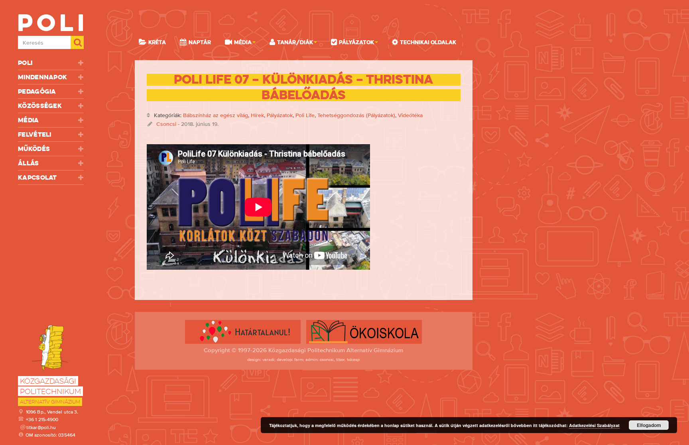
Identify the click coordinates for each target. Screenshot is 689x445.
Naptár (200, 42)
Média (28, 120)
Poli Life (305, 115)
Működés (34, 149)
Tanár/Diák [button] (295, 42)
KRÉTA (157, 42)
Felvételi (34, 134)
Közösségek (40, 106)
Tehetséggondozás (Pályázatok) (356, 115)
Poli (25, 63)
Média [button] (243, 42)
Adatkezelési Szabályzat (594, 425)
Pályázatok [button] (356, 42)
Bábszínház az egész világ (215, 115)
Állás (28, 163)
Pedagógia (37, 91)
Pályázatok (280, 115)
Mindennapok (42, 77)
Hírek (257, 115)
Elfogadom (649, 425)
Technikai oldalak (428, 42)
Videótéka (410, 115)
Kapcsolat (37, 177)
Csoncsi (166, 124)
